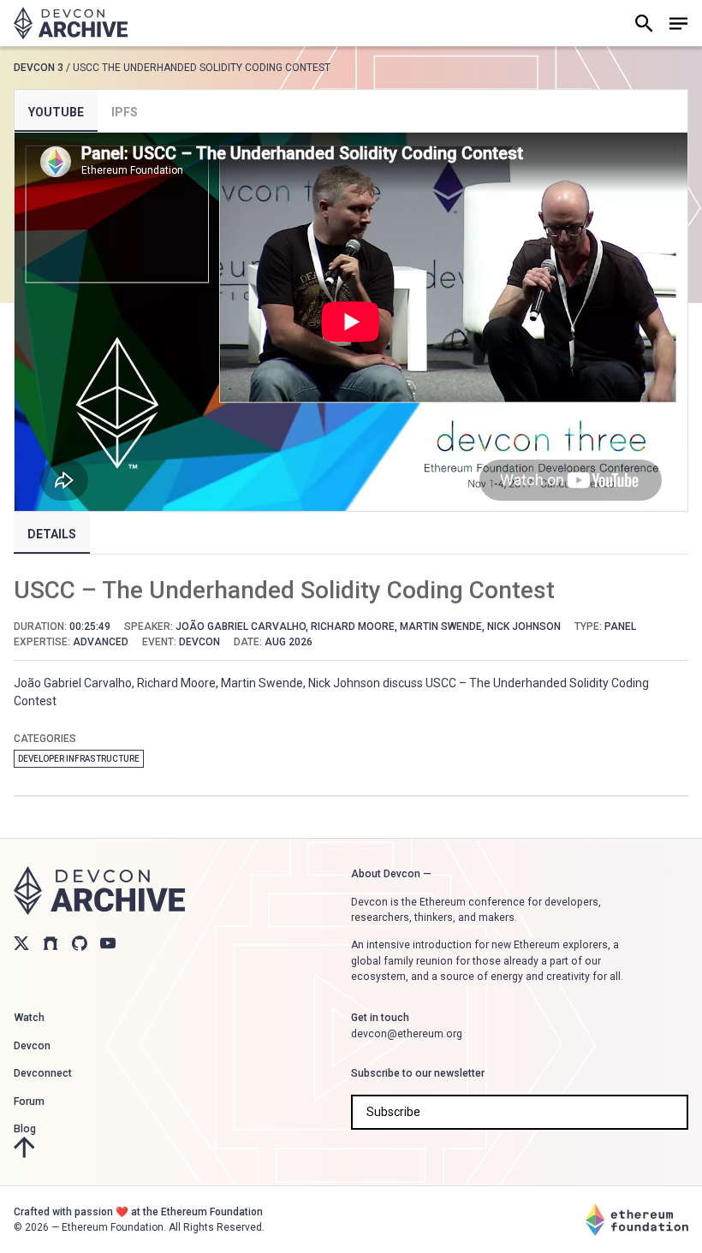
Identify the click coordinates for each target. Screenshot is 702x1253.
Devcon (32, 1046)
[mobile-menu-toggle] (678, 23)
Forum (29, 1102)
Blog (25, 1129)
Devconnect (43, 1073)
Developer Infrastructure (79, 758)
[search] (644, 23)
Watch (29, 1018)
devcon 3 (38, 68)
